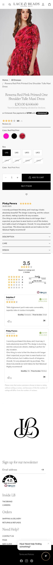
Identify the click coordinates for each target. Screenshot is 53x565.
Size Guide (7, 544)
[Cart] (49, 4)
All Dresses (16, 80)
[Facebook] (21, 561)
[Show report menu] (44, 321)
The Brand (7, 501)
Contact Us (8, 536)
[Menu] (3, 4)
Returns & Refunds (11, 522)
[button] (24, 481)
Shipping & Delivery (11, 519)
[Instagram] (26, 561)
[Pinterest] (31, 561)
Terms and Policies (26, 554)
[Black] (14, 136)
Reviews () (6, 124)
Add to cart (38, 177)
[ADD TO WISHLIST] (26, 194)
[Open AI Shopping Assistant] (46, 556)
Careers (6, 505)
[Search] (9, 4)
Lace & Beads (29, 548)
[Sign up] (42, 470)
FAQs (4, 540)
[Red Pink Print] (22, 136)
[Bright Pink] (6, 136)
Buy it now (26, 186)
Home (5, 80)
